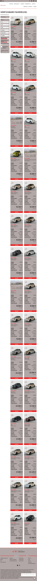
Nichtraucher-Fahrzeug (5, 47)
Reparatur (11, 558)
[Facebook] (1, 1)
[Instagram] (3, 1)
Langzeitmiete (21, 559)
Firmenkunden (21, 560)
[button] (8, 22)
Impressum (30, 562)
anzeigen (16, 245)
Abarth (1, 559)
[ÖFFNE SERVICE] (35, 3)
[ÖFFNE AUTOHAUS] (32, 6)
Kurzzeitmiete (21, 558)
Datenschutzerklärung (31, 563)
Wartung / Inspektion (13, 559)
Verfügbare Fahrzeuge (4, 558)
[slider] (8, 38)
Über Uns (29, 558)
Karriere (29, 560)
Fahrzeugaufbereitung (13, 560)
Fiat (1, 560)
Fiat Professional (3, 562)
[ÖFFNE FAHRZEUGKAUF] (19, 3)
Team (29, 559)
